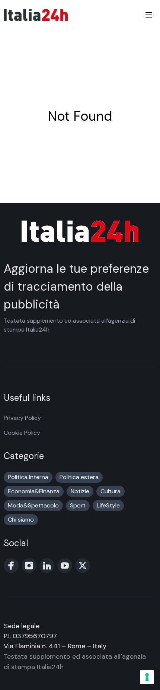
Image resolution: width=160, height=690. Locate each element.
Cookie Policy (22, 433)
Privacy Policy (22, 418)
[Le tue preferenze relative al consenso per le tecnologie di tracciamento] (147, 677)
